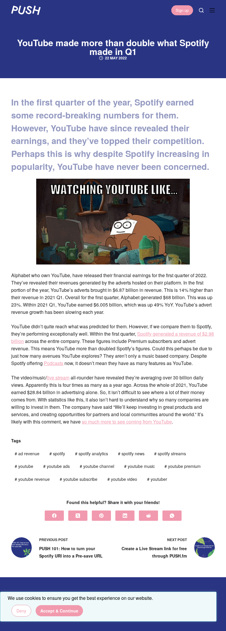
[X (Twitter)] (77, 516)
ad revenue (27, 453)
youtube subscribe (78, 479)
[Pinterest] (101, 516)
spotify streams (170, 453)
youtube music (139, 466)
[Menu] (212, 10)
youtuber (157, 479)
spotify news (131, 453)
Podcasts (53, 363)
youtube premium (182, 466)
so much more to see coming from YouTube (127, 421)
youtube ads (56, 466)
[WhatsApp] (172, 516)
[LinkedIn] (124, 516)
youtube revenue (32, 479)
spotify (57, 453)
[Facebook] (54, 516)
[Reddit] (148, 516)
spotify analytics (91, 453)
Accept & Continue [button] (59, 611)
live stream (58, 377)
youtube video (122, 479)
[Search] (201, 10)
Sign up (182, 10)
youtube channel (97, 466)
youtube (24, 466)
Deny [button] (21, 611)
